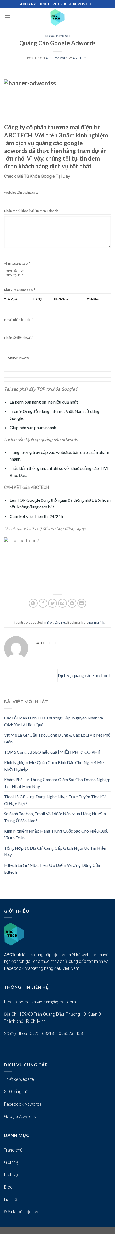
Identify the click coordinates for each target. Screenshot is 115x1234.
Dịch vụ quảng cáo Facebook (84, 675)
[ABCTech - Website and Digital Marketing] (58, 17)
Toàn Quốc (11, 299)
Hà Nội (37, 299)
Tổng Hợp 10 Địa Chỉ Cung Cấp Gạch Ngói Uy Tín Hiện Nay (55, 851)
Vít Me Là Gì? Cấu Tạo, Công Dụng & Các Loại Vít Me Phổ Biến (57, 738)
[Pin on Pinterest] (72, 603)
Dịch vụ (63, 36)
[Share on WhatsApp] (33, 603)
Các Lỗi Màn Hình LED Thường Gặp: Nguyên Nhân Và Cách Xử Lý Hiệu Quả (53, 721)
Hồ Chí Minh (62, 299)
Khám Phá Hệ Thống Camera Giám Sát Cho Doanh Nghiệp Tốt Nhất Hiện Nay (57, 783)
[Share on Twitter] (52, 603)
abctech (80, 58)
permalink (96, 622)
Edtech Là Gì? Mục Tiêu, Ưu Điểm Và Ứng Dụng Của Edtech (52, 869)
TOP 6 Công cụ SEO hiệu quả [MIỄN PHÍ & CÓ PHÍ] (52, 751)
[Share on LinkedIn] (81, 603)
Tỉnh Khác (93, 299)
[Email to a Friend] (62, 603)
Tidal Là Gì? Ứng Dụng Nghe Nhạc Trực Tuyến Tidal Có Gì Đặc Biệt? (55, 800)
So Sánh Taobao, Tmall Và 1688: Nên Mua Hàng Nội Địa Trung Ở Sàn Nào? (55, 817)
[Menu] (7, 17)
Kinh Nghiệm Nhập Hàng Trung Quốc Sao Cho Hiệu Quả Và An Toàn (56, 834)
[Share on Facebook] (43, 603)
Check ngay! (18, 357)
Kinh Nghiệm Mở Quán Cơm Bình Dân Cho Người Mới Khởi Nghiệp (54, 766)
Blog (50, 36)
